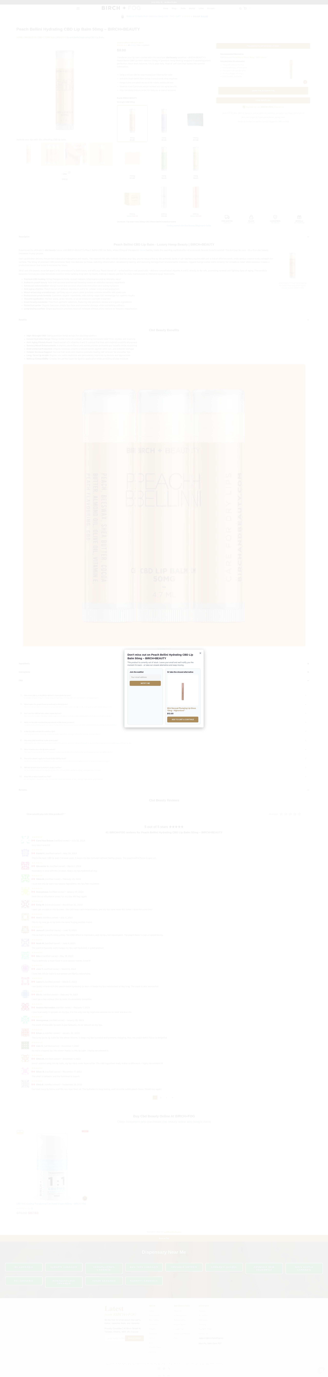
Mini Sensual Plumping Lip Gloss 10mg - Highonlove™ (181, 709)
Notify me (145, 683)
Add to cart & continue (183, 719)
